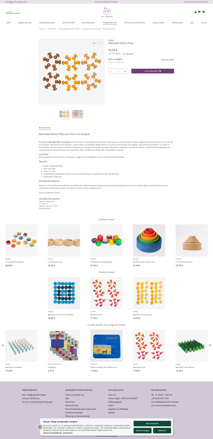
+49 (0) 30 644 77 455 (160, 398)
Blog (204, 23)
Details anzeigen (142, 430)
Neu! (9, 23)
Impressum (70, 402)
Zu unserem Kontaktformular (163, 405)
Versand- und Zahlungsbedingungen (37, 402)
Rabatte (111, 412)
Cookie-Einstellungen (74, 412)
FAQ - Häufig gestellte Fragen (34, 395)
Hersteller (177, 23)
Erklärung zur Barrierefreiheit (77, 416)
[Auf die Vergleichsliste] (94, 43)
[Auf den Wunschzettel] (100, 43)
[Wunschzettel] (199, 12)
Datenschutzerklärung (74, 395)
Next (210, 345)
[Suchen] (19, 12)
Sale (192, 23)
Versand (129, 53)
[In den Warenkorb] (40, 37)
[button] (195, 12)
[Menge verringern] (110, 71)
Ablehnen (162, 430)
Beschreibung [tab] (44, 127)
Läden (110, 405)
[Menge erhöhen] (125, 71)
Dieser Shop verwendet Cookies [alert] (60, 421)
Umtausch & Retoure (31, 398)
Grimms (136, 259)
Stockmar (93, 364)
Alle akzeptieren (152, 423)
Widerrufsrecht (71, 405)
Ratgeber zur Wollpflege (118, 409)
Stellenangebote (115, 402)
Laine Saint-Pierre (54, 364)
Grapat (7, 259)
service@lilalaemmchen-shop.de (164, 402)
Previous (3, 345)
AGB (67, 398)
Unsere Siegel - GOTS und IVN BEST (122, 398)
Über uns (112, 395)
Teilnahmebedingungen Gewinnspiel (80, 409)
